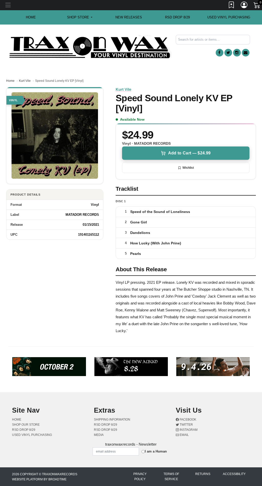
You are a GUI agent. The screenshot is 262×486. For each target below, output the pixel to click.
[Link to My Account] (244, 6)
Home (10, 81)
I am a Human (156, 451)
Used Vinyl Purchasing (228, 17)
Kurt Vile (25, 81)
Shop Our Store (26, 424)
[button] (79, 17)
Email (184, 435)
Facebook (187, 419)
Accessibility (234, 474)
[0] (257, 6)
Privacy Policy (140, 476)
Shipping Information (112, 419)
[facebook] (219, 52)
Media (99, 435)
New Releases (128, 17)
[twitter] (228, 52)
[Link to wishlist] (231, 6)
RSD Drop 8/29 (177, 17)
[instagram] (237, 52)
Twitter (186, 424)
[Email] (245, 52)
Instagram (188, 430)
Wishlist (188, 167)
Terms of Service (171, 476)
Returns (202, 474)
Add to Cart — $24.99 (189, 153)
